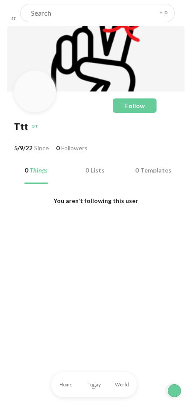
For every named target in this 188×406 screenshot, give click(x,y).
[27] (13, 13)
